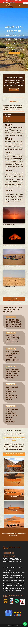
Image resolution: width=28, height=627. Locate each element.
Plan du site (19, 567)
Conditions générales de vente (9, 567)
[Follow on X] (10, 553)
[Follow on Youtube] (13, 553)
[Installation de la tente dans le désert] (14, 264)
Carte (6, 118)
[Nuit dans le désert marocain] (14, 243)
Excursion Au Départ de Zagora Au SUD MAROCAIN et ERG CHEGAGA (14, 35)
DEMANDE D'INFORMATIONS (14, 299)
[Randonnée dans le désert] (14, 285)
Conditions (8, 116)
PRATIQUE (7, 121)
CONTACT (13, 90)
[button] (25, 624)
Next (23, 292)
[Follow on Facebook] (5, 553)
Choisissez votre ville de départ (14, 454)
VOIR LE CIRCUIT (14, 53)
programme (8, 114)
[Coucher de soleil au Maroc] (14, 223)
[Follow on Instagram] (7, 553)
